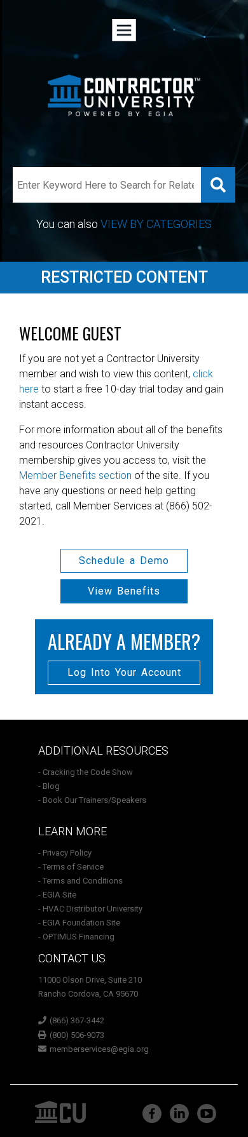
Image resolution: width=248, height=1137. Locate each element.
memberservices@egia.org (99, 1049)
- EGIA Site (57, 894)
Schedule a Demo (124, 561)
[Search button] (218, 185)
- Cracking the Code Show (85, 772)
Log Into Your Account (124, 672)
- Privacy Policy (65, 853)
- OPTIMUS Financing (76, 936)
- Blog (49, 786)
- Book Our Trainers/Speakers (92, 800)
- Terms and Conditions (80, 880)
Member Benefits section (75, 475)
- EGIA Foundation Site (79, 922)
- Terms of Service (71, 866)
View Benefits (124, 591)
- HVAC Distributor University (90, 908)
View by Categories (156, 224)
